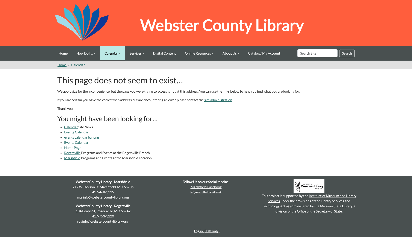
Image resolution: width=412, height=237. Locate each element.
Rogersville (72, 153)
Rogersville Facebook (206, 192)
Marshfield (72, 158)
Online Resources (198, 53)
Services (136, 53)
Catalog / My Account (264, 53)
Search (347, 53)
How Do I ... (84, 53)
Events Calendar (76, 132)
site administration (218, 100)
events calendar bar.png (81, 137)
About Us (230, 53)
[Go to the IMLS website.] (309, 186)
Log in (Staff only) (207, 231)
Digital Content (164, 53)
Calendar (111, 53)
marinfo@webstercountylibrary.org (103, 197)
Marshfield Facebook (206, 187)
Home (63, 53)
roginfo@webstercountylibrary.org (102, 221)
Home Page (72, 147)
